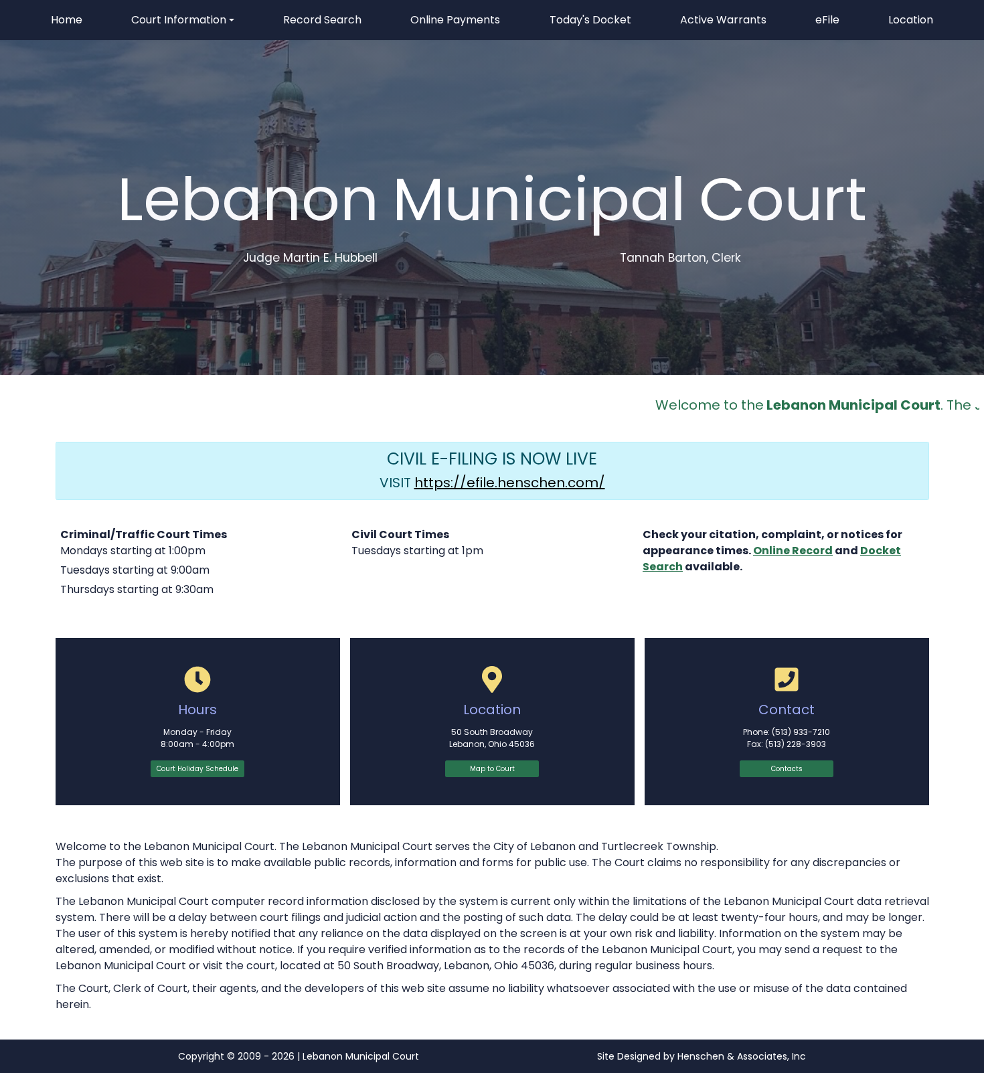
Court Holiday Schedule (197, 769)
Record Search (322, 19)
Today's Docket (590, 19)
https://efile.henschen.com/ (509, 482)
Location (910, 19)
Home (66, 19)
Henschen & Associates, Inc (741, 1056)
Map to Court (492, 769)
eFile (829, 24)
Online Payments (455, 19)
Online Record (793, 550)
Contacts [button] (787, 769)
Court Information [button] (178, 19)
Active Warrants (723, 19)
